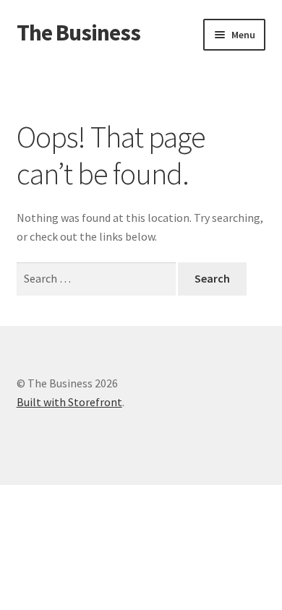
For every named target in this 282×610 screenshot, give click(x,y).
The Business (78, 32)
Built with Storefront (69, 402)
